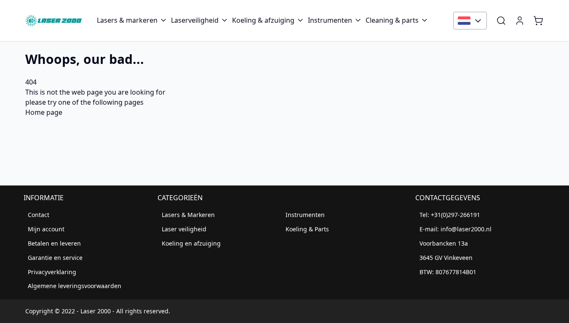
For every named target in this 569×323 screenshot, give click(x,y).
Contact (38, 215)
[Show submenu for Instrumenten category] (358, 20)
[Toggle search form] (501, 20)
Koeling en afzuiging (191, 243)
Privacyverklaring (52, 272)
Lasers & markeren (127, 20)
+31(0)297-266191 (455, 215)
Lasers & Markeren (188, 215)
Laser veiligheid (184, 229)
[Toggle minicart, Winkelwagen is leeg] (538, 20)
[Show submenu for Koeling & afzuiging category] (300, 20)
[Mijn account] (519, 20)
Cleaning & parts (392, 20)
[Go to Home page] (53, 20)
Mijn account (46, 229)
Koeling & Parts (307, 229)
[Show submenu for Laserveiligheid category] (224, 20)
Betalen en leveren (54, 243)
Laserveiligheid (195, 20)
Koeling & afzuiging (263, 20)
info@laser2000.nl (466, 229)
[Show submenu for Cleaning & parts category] (424, 20)
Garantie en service (55, 258)
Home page (43, 112)
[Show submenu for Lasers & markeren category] (163, 20)
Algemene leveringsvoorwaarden (74, 286)
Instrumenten (330, 20)
